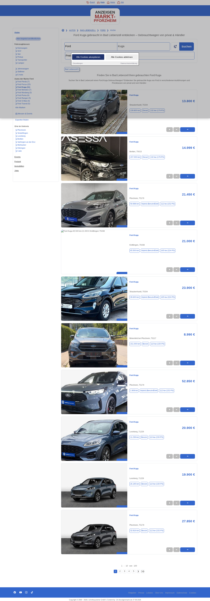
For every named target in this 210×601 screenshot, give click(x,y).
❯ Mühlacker (20, 145)
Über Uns (159, 593)
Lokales (149, 593)
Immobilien (19, 166)
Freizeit (17, 162)
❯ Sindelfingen (21, 133)
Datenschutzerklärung (129, 63)
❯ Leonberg (20, 136)
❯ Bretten (19, 139)
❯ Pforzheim (20, 130)
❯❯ (142, 571)
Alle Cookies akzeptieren (88, 57)
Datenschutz (182, 593)
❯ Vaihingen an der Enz (25, 142)
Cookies (192, 593)
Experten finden (22, 120)
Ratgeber (132, 593)
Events (17, 157)
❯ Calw (18, 151)
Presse (141, 593)
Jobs (16, 171)
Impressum (169, 593)
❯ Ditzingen (20, 148)
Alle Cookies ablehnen (122, 57)
